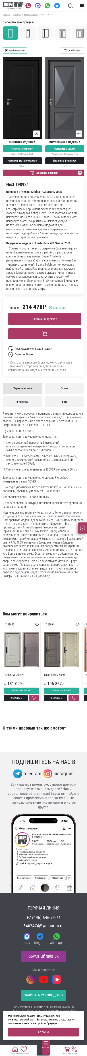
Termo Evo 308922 (14, 674)
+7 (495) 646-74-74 (43, 917)
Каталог (17, 14)
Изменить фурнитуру (64, 160)
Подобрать (16, 697)
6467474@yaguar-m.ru (43, 925)
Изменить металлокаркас (22, 160)
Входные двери (31, 14)
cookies (31, 1016)
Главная (6, 14)
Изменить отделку (22, 148)
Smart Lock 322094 (54, 674)
